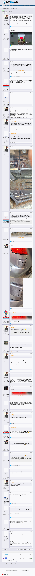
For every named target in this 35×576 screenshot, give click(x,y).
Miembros (18, 5)
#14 (31, 310)
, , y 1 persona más (18, 45)
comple (30, 558)
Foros (4, 5)
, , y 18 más (17, 90)
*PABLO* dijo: (12, 414)
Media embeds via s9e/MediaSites (25, 570)
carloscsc (5, 524)
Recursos (13, 5)
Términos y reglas (20, 568)
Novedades (8, 5)
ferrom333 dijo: (13, 121)
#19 (31, 386)
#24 (31, 452)
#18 (31, 371)
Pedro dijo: (12, 441)
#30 (31, 531)
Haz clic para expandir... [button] (21, 70)
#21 (31, 412)
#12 (31, 228)
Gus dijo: (12, 214)
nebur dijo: (12, 373)
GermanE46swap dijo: (13, 63)
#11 (31, 212)
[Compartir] (30, 14)
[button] (10, 5)
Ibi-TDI (30, 554)
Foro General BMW (12, 561)
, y (16, 76)
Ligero (4, 568)
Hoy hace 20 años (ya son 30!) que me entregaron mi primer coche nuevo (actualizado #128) (11, 559)
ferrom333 (6, 66)
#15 (31, 325)
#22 (31, 425)
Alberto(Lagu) (6, 510)
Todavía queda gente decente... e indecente (17, 220)
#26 (31, 480)
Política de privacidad (26, 568)
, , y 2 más (16, 351)
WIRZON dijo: (12, 482)
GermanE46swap (5, 11)
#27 (31, 492)
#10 (31, 146)
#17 (31, 353)
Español (7, 568)
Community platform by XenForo (13, 570)
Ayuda (30, 568)
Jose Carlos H (6, 536)
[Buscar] (32, 5)
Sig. (5, 549)
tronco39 (5, 405)
